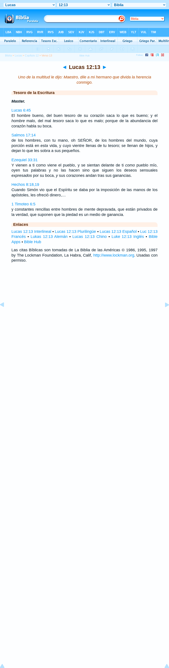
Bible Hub (32, 242)
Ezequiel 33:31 (24, 160)
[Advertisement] (84, 311)
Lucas (18, 55)
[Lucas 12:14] (163, 314)
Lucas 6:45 (21, 110)
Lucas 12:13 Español (118, 231)
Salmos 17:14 (23, 135)
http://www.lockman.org (113, 255)
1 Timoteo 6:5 (23, 204)
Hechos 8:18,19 (25, 184)
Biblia (8, 55)
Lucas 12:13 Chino (89, 236)
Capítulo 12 (32, 55)
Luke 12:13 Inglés (128, 236)
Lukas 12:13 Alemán (49, 236)
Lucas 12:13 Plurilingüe (75, 231)
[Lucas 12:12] (5, 314)
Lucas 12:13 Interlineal (31, 231)
